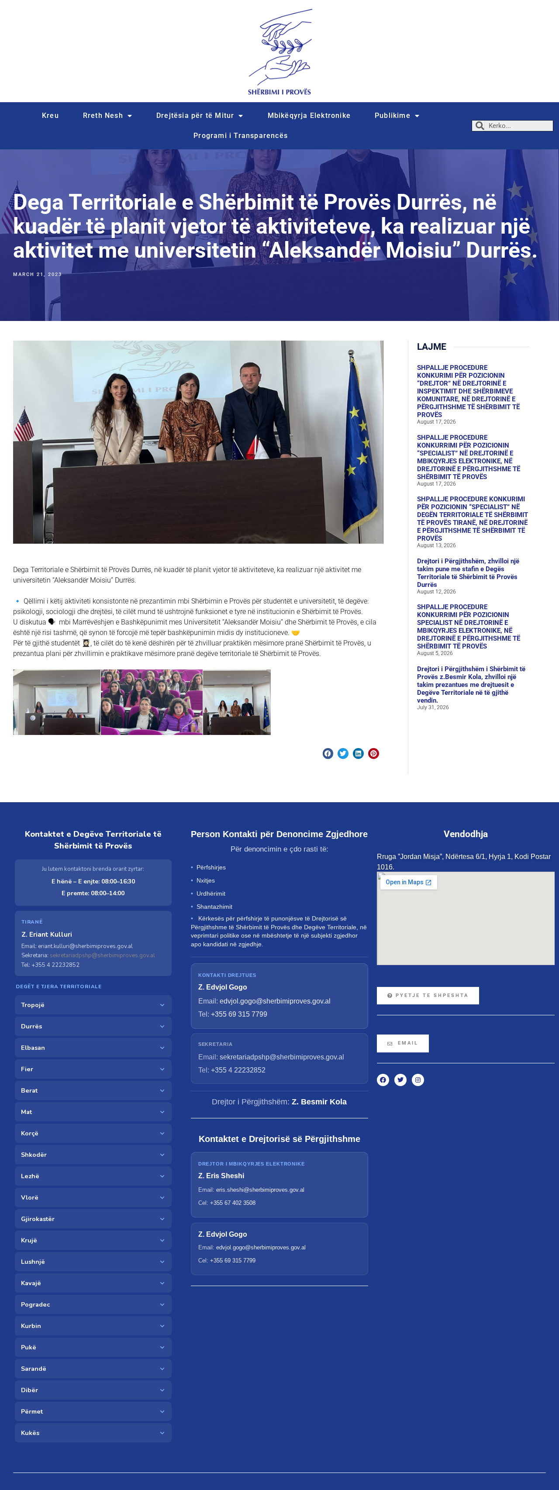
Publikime (393, 115)
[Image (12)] (152, 702)
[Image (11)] (56, 702)
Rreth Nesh (103, 115)
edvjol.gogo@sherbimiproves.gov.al (275, 1001)
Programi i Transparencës (240, 135)
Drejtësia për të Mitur (195, 115)
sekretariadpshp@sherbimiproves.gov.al (102, 955)
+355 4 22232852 (238, 1070)
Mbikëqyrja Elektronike (309, 115)
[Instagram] (418, 1080)
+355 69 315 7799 (239, 1014)
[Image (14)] (237, 702)
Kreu (50, 115)
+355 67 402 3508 (232, 1203)
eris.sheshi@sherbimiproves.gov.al (260, 1189)
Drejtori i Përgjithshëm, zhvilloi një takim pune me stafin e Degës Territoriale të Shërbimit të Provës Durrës (468, 573)
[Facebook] (383, 1080)
